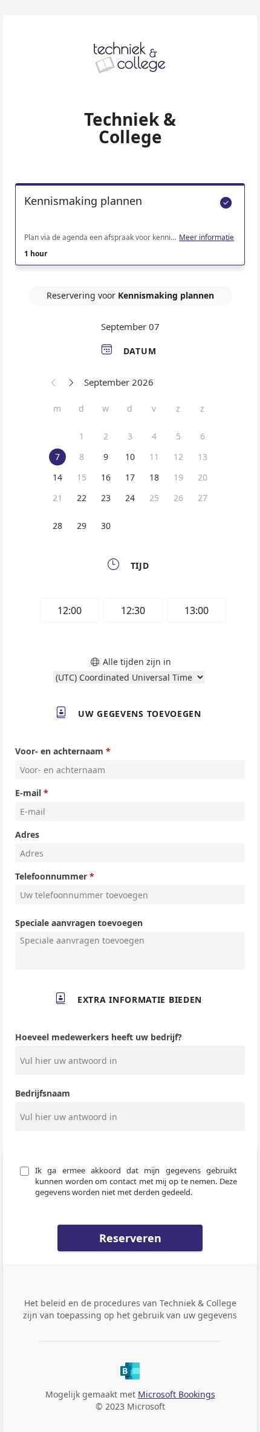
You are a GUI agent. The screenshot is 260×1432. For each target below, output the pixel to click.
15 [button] (81, 477)
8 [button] (81, 456)
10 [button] (130, 456)
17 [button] (130, 477)
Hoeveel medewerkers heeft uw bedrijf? (98, 1037)
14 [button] (57, 477)
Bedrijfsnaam (42, 1093)
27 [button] (202, 498)
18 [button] (154, 477)
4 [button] (154, 436)
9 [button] (105, 456)
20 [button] (202, 477)
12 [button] (178, 456)
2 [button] (105, 436)
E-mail (28, 793)
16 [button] (106, 477)
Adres (27, 834)
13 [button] (202, 456)
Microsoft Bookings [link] (176, 1394)
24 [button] (130, 498)
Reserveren (130, 1238)
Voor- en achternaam (59, 751)
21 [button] (57, 498)
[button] (53, 382)
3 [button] (130, 436)
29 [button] (81, 525)
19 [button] (178, 477)
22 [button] (81, 498)
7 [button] (57, 456)
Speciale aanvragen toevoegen (79, 922)
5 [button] (178, 436)
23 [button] (106, 498)
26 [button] (178, 498)
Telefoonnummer (51, 876)
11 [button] (154, 456)
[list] (130, 227)
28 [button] (57, 525)
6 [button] (202, 436)
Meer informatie (206, 237)
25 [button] (154, 498)
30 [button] (106, 525)
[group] (130, 612)
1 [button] (81, 436)
